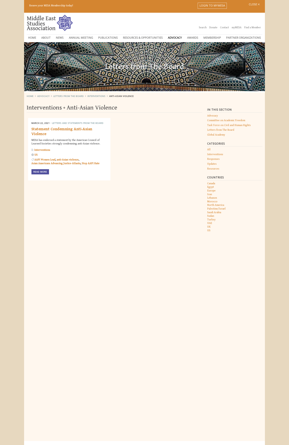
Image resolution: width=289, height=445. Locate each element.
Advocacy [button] (175, 37)
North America (215, 205)
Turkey (211, 219)
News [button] (60, 37)
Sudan (210, 216)
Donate (213, 27)
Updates (212, 164)
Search (203, 27)
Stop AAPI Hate (91, 163)
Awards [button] (192, 37)
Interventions (96, 96)
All (209, 149)
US (208, 230)
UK (209, 226)
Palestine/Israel (216, 208)
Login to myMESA (212, 5)
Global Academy (216, 134)
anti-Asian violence (68, 159)
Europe (211, 190)
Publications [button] (108, 37)
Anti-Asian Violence (121, 96)
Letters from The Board (68, 96)
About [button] (46, 37)
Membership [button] (212, 37)
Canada (211, 183)
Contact (224, 27)
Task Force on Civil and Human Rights (229, 125)
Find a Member (252, 27)
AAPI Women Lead (44, 159)
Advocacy (43, 96)
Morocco (212, 201)
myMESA (237, 27)
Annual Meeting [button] (81, 37)
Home (32, 37)
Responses (213, 159)
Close (253, 4)
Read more (40, 171)
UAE (209, 223)
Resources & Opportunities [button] (143, 37)
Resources (213, 168)
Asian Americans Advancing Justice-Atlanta (55, 163)
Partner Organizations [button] (243, 37)
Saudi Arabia (214, 212)
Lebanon (212, 197)
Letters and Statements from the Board (78, 123)
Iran (209, 194)
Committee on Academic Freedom (226, 120)
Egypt (210, 187)
